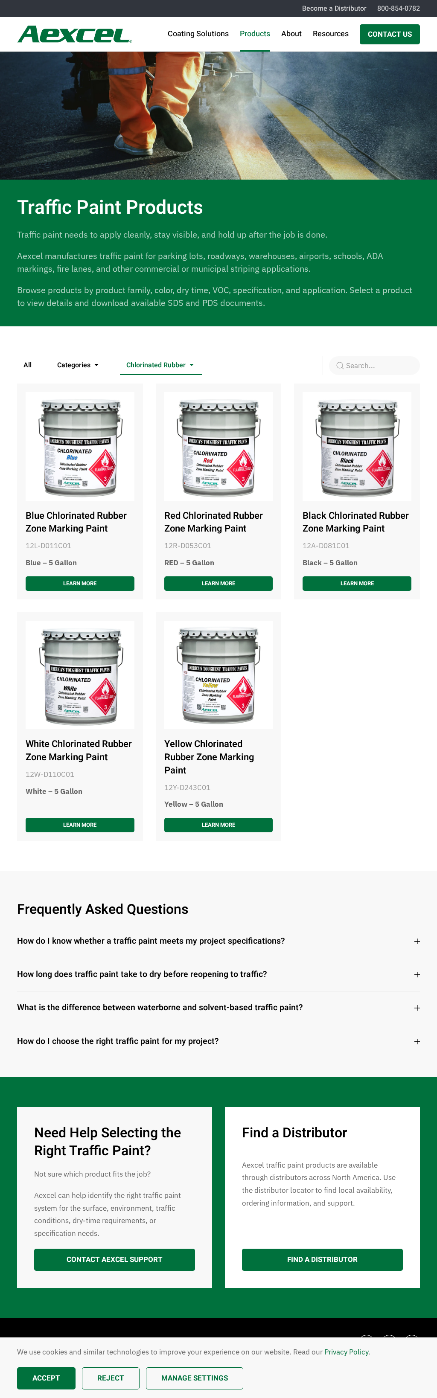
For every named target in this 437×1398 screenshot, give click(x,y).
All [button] (27, 365)
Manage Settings (194, 1378)
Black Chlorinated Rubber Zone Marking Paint (356, 522)
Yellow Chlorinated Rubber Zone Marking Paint (209, 757)
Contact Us (390, 34)
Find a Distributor (322, 1259)
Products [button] (255, 34)
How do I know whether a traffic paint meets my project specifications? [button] (151, 941)
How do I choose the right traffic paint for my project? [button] (118, 1041)
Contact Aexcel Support (115, 1259)
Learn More (79, 583)
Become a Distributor (334, 8)
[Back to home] (74, 34)
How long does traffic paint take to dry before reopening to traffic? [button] (142, 974)
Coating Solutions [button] (198, 34)
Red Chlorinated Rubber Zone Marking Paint (213, 522)
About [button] (291, 34)
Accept (46, 1378)
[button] (79, 365)
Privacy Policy (346, 1352)
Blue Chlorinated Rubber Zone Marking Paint (76, 522)
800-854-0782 (398, 8)
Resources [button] (331, 34)
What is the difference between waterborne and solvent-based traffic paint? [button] (160, 1008)
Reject (110, 1378)
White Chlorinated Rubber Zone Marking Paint (79, 750)
